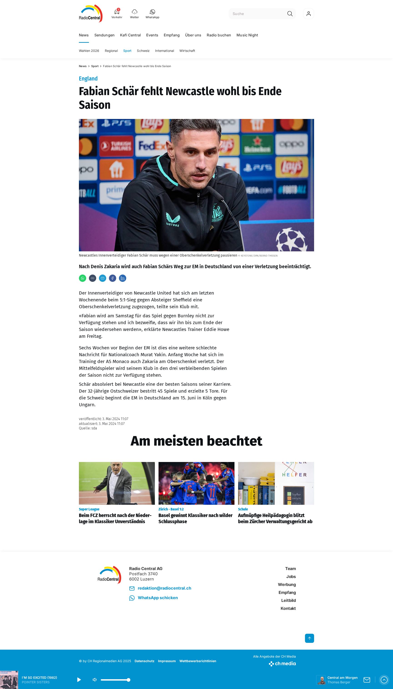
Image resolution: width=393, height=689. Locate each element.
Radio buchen (219, 35)
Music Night (247, 35)
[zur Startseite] (91, 14)
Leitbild (288, 600)
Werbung (287, 584)
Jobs (291, 576)
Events (152, 35)
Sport (127, 51)
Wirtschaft (187, 51)
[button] (152, 13)
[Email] (102, 278)
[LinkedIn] (122, 278)
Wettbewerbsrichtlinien (197, 661)
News (84, 35)
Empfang (172, 35)
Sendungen (104, 35)
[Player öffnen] (384, 679)
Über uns (193, 35)
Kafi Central (130, 35)
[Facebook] (112, 278)
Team (290, 568)
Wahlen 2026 (89, 51)
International (164, 51)
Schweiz (143, 51)
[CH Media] (274, 663)
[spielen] (78, 679)
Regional (111, 51)
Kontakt (288, 608)
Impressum (167, 661)
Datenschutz (144, 661)
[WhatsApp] (82, 278)
